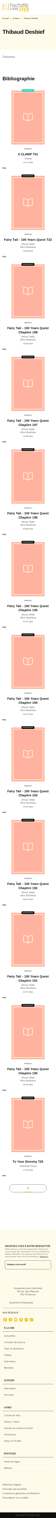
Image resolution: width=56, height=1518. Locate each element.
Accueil (5, 18)
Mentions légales (11, 1484)
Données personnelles (14, 1489)
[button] (7, 41)
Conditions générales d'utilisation (21, 1493)
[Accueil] (15, 7)
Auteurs (16, 18)
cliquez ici (44, 1256)
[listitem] (5, 1319)
